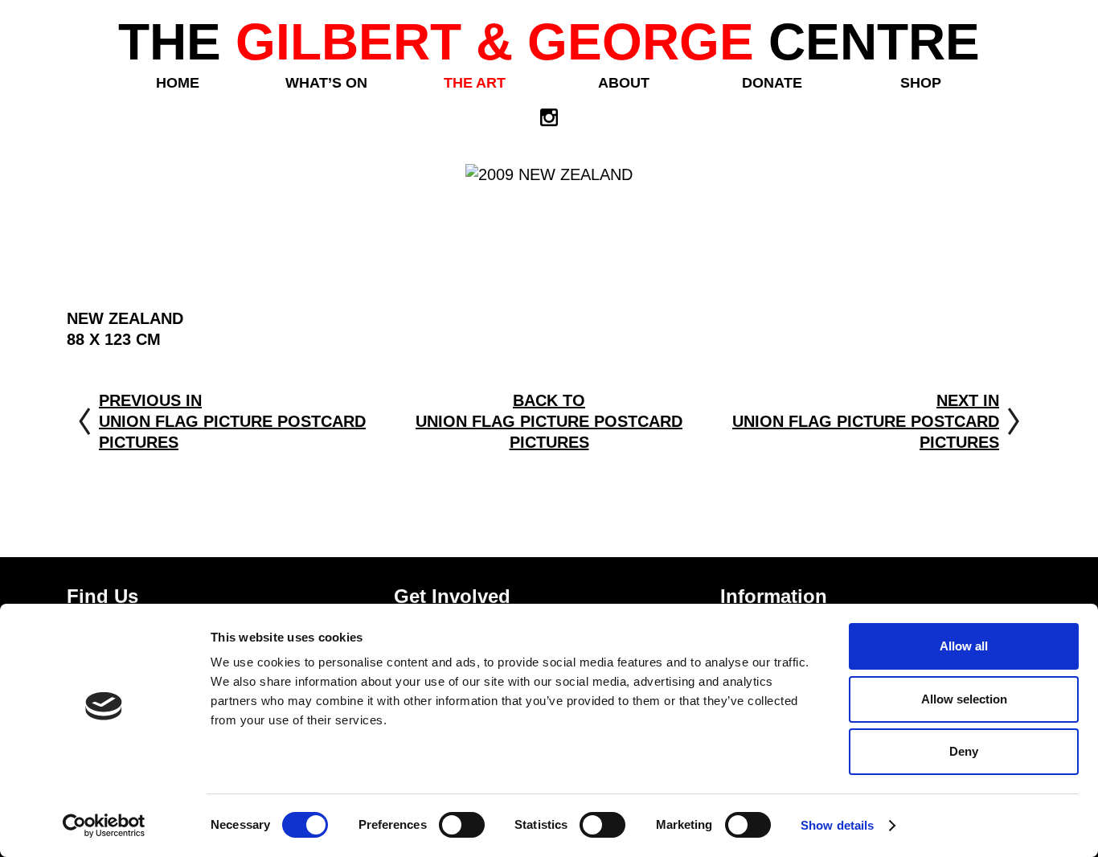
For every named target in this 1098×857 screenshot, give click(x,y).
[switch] (462, 825)
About (623, 83)
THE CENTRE (549, 42)
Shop (920, 83)
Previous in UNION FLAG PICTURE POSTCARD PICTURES (232, 421)
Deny (963, 751)
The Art (475, 83)
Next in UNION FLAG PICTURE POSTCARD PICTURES (865, 421)
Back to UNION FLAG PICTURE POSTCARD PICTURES (549, 421)
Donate (772, 83)
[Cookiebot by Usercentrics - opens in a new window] (104, 826)
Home (177, 83)
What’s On (326, 83)
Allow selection (964, 699)
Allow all (964, 646)
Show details (837, 825)
